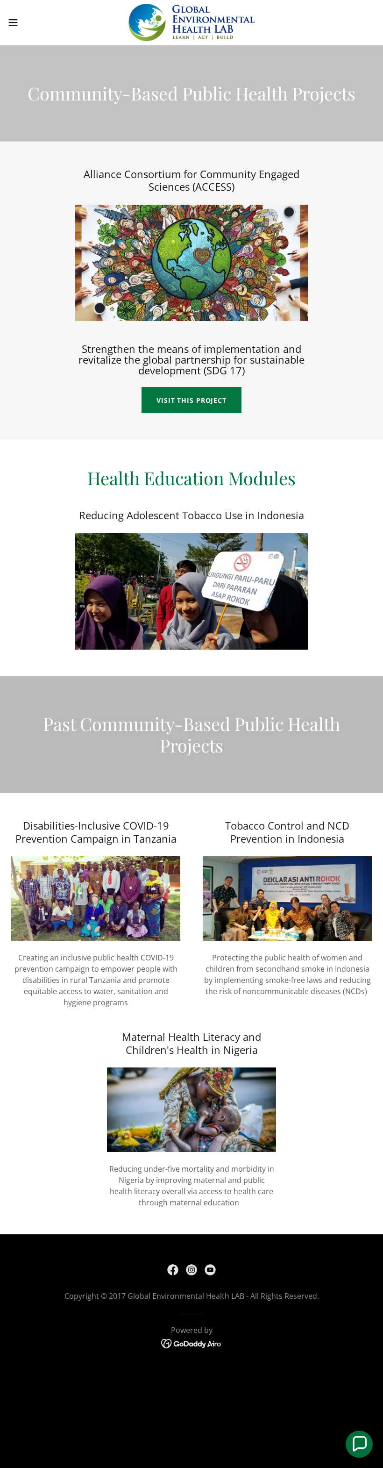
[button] (32, 22)
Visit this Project (191, 400)
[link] (191, 22)
